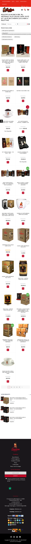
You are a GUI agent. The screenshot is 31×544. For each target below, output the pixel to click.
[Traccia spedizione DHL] (15, 529)
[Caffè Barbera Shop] (8, 9)
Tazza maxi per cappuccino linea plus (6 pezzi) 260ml (8, 372)
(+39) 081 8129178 (15, 502)
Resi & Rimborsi (15, 457)
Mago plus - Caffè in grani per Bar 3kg (8, 309)
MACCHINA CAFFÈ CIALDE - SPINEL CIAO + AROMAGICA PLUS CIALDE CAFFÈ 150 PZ (8, 214)
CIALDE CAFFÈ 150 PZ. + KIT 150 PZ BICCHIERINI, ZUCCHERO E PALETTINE (23, 61)
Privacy (15, 462)
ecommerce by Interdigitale (15, 541)
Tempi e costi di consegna (15, 466)
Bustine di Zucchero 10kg (23, 90)
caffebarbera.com (17, 509)
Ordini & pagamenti (15, 459)
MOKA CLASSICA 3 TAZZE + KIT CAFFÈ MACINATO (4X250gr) (23, 183)
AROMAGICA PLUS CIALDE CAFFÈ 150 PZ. (8, 245)
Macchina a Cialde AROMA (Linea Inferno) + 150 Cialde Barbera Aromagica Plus (23, 310)
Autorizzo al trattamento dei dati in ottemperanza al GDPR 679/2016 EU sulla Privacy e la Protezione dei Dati (16, 480)
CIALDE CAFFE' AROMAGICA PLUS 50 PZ (23, 246)
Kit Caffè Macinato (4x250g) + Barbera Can (23, 122)
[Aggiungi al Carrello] (8, 70)
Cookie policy (15, 464)
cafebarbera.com (18, 511)
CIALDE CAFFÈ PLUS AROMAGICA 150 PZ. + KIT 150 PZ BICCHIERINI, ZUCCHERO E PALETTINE (8, 61)
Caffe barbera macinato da (6, 36)
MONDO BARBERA (6, 1)
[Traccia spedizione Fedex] (15, 531)
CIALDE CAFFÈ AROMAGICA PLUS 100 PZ (8, 277)
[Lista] (29, 24)
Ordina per (3, 24)
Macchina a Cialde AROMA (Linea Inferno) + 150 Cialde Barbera (18, 408)
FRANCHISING (23, 1)
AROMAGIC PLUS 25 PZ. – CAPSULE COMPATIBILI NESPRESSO (8, 340)
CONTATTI (4, 4)
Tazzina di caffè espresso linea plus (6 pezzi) (23, 214)
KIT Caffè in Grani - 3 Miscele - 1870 (8, 153)
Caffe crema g (17, 36)
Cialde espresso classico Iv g (7, 39)
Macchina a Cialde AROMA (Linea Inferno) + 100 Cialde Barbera (18, 418)
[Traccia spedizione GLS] (20, 529)
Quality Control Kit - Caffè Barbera (23, 153)
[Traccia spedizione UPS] (20, 531)
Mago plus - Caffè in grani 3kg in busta (23, 279)
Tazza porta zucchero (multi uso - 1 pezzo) (8, 122)
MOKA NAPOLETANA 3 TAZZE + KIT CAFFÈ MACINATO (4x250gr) (7, 183)
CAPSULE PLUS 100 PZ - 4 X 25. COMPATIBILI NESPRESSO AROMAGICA (23, 340)
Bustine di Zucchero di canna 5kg (8, 91)
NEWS (17, 1)
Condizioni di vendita (15, 460)
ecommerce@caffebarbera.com (15, 503)
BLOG (13, 1)
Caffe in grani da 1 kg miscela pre (8, 30)
